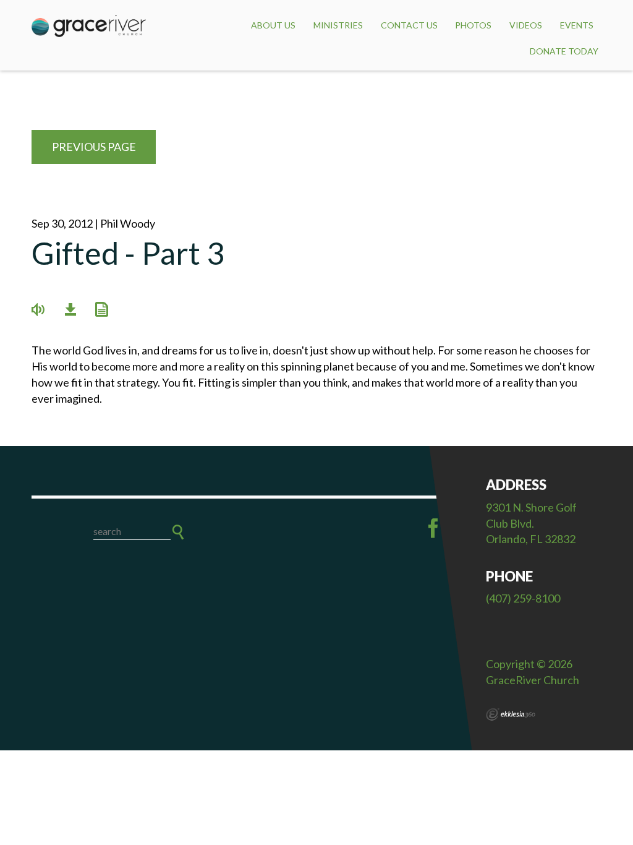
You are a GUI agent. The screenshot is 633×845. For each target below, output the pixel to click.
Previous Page (94, 146)
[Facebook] (433, 528)
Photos (473, 25)
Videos (525, 25)
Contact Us (409, 25)
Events (576, 25)
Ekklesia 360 (510, 714)
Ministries (338, 25)
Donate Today (564, 51)
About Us (273, 25)
